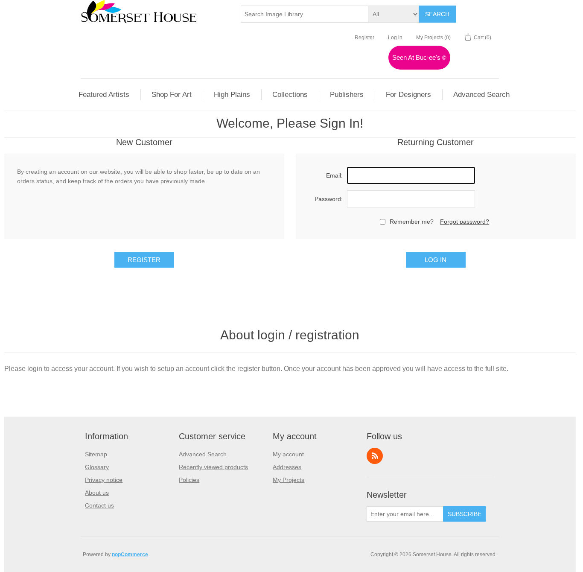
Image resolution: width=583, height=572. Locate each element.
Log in (395, 38)
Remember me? (412, 221)
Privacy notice (103, 479)
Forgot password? (464, 221)
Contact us (99, 505)
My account (288, 454)
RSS (375, 456)
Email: (334, 175)
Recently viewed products (213, 467)
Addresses (287, 467)
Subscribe (464, 514)
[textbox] (305, 14)
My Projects (288, 479)
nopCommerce (130, 554)
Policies (189, 479)
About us (97, 492)
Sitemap (96, 454)
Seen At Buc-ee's (419, 57)
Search (437, 14)
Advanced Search (203, 454)
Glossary (97, 467)
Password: (329, 199)
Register (364, 38)
